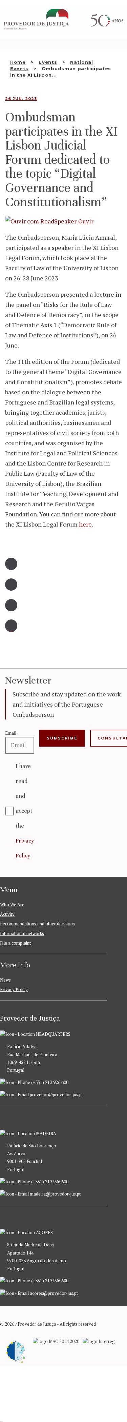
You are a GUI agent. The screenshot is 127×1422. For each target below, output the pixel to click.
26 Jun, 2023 (21, 98)
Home (18, 62)
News (5, 980)
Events (48, 62)
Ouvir (85, 221)
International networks (22, 933)
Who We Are (12, 905)
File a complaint (15, 943)
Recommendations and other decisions (37, 924)
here (85, 524)
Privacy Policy (14, 989)
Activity (7, 914)
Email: (11, 733)
